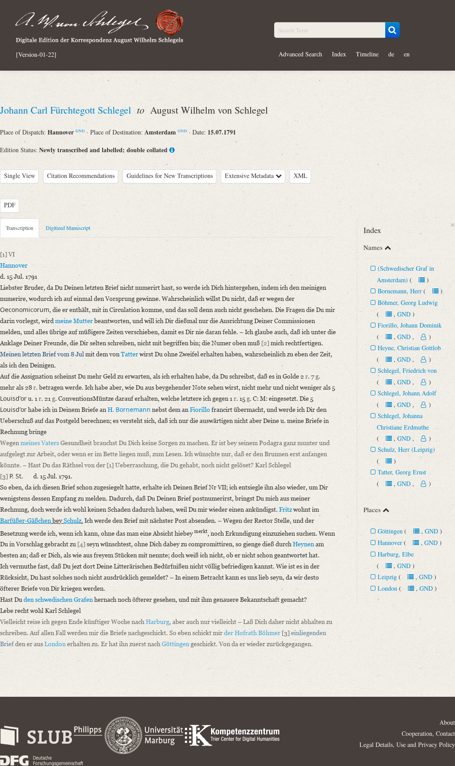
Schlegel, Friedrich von (407, 370)
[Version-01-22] (36, 54)
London (387, 588)
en (407, 54)
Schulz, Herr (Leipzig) (406, 449)
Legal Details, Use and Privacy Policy (407, 744)
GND (80, 131)
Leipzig (387, 577)
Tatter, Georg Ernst (402, 472)
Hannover (390, 542)
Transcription (19, 227)
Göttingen (390, 531)
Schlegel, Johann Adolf (407, 393)
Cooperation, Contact (428, 733)
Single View (19, 175)
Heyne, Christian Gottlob (409, 348)
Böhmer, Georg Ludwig (408, 302)
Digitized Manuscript (68, 227)
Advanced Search (300, 54)
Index (339, 54)
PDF (10, 205)
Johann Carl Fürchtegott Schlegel (67, 109)
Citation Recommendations (81, 175)
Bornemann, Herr (400, 291)
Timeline (367, 54)
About (447, 722)
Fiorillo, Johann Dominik (410, 325)
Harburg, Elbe (396, 554)
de (391, 54)
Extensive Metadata (250, 175)
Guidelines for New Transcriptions (170, 175)
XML (300, 175)
